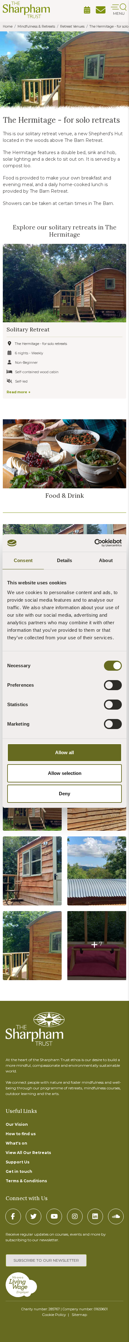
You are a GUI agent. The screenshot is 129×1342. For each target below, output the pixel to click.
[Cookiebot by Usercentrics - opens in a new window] (94, 543)
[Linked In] (95, 1216)
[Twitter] (33, 1216)
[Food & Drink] (64, 453)
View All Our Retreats (28, 1152)
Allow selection (64, 773)
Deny (64, 793)
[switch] (113, 685)
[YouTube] (54, 1216)
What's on (16, 1143)
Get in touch (19, 1171)
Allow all (64, 752)
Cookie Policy (54, 1314)
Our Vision (17, 1124)
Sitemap (79, 1314)
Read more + (18, 392)
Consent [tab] (23, 560)
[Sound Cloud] (116, 1216)
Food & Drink (64, 495)
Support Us (17, 1162)
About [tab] (106, 560)
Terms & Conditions (26, 1180)
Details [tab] (64, 560)
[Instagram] (75, 1216)
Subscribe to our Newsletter (46, 1260)
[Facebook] (13, 1216)
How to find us (21, 1133)
